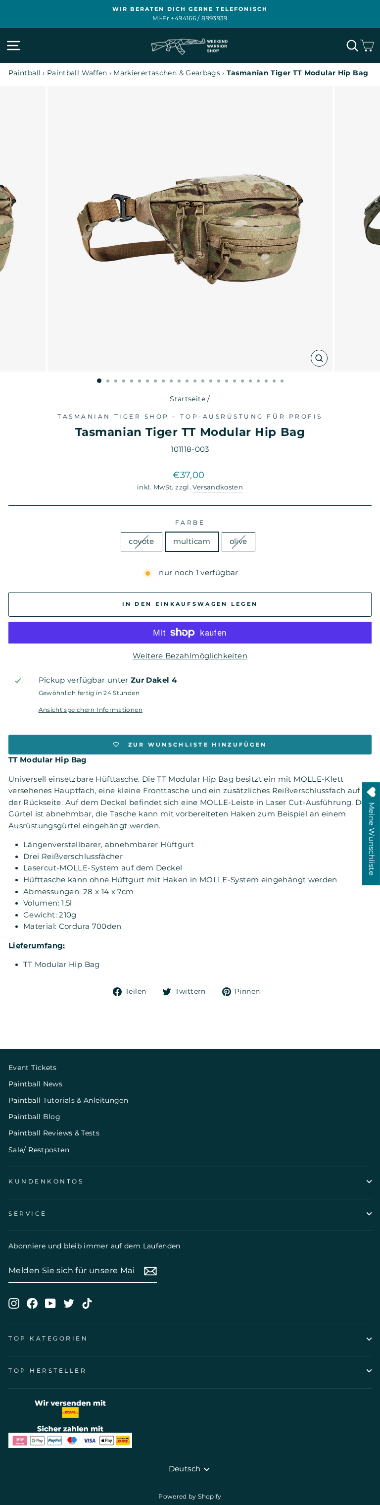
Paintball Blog (34, 1117)
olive (238, 541)
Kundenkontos (46, 1181)
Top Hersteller (47, 1370)
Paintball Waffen (77, 73)
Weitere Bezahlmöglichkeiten (190, 655)
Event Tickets (32, 1068)
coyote (141, 541)
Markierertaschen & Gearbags (166, 73)
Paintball (24, 73)
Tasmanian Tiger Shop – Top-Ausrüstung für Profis (190, 416)
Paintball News (35, 1084)
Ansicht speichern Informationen (90, 709)
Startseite (187, 399)
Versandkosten (217, 487)
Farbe (190, 522)
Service (27, 1213)
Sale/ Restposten (38, 1150)
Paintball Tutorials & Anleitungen (68, 1100)
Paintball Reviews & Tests (53, 1133)
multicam (192, 541)
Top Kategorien (48, 1338)
